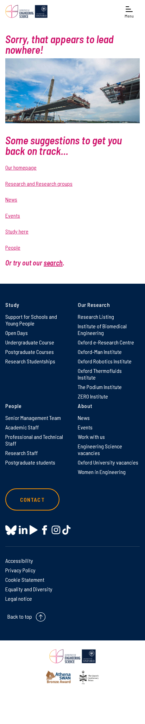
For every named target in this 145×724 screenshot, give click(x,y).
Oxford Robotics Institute (105, 361)
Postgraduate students (30, 462)
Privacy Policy (20, 570)
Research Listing (96, 316)
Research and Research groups (38, 183)
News (11, 199)
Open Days (16, 332)
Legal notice (18, 598)
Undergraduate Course (29, 342)
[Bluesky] (11, 530)
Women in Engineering (102, 471)
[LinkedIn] (23, 530)
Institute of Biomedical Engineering (102, 329)
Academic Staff (22, 427)
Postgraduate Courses (29, 351)
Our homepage (21, 167)
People (12, 247)
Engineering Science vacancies (100, 449)
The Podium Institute (100, 386)
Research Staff (21, 452)
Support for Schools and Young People (31, 320)
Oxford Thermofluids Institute (100, 374)
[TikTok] (66, 530)
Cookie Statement (24, 579)
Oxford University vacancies (108, 462)
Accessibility (19, 560)
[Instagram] (56, 530)
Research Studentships (30, 361)
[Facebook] (44, 530)
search (53, 262)
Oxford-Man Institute (100, 351)
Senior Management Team (33, 417)
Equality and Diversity (28, 589)
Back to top (19, 616)
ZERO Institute (93, 396)
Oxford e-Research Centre (106, 342)
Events (12, 215)
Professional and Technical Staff (34, 440)
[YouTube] (34, 530)
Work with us (91, 436)
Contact (32, 499)
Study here (17, 231)
